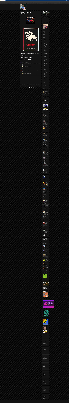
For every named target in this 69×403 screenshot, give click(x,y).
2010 (43, 88)
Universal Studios (44, 396)
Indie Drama (44, 373)
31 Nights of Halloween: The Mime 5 (46, 163)
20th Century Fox (44, 341)
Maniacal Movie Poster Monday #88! (45, 79)
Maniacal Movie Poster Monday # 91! (45, 50)
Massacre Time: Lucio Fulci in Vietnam (46, 211)
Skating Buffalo (44, 216)
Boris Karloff (44, 351)
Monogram (43, 382)
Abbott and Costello (44, 344)
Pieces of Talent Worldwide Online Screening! (45, 71)
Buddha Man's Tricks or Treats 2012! (45, 55)
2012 (43, 37)
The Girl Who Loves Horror (45, 221)
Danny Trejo (44, 359)
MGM (43, 381)
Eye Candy (43, 364)
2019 (43, 32)
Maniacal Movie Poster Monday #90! (45, 59)
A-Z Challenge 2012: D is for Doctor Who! (46, 250)
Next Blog (43, 288)
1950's (43, 336)
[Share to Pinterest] (30, 59)
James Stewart (44, 375)
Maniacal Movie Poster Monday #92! (45, 42)
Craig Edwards (24, 66)
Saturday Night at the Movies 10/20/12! (45, 53)
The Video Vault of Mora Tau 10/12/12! (45, 64)
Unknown (22, 62)
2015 (43, 35)
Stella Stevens (44, 388)
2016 (43, 34)
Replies (23, 65)
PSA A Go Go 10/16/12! (45, 57)
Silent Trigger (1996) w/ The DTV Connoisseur (46, 115)
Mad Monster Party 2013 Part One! (46, 229)
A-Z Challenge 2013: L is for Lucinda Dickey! (46, 268)
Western (43, 397)
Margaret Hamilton (44, 380)
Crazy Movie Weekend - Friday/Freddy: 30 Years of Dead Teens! (46, 255)
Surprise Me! (46, 288)
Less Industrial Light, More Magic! (45, 68)
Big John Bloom (44, 349)
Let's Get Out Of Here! (25, 2)
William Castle (44, 398)
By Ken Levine (44, 194)
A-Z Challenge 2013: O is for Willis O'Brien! (46, 238)
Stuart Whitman (44, 390)
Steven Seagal (44, 389)
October (44, 39)
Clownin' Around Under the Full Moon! (45, 74)
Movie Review (44, 383)
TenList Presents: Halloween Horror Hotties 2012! (45, 66)
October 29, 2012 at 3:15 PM (28, 66)
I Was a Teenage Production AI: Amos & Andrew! (46, 234)
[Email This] (28, 59)
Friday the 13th (44, 367)
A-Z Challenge (44, 343)
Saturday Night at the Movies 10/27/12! (26, 12)
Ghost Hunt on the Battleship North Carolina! (45, 47)
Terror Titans (44, 162)
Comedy (43, 357)
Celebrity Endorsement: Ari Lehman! (45, 61)
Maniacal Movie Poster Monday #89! (45, 69)
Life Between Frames (45, 126)
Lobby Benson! (45, 45)
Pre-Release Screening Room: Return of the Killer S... (45, 78)
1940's (43, 335)
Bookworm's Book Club (45, 350)
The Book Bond (44, 150)
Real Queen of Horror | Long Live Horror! (45, 181)
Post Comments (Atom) (32, 87)
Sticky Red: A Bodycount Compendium (45, 144)
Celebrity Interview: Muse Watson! (45, 75)
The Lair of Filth (44, 187)
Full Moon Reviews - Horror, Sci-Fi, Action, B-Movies (45, 114)
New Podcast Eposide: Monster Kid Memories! (46, 169)
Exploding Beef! (45, 43)
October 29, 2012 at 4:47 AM (26, 62)
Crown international (44, 358)
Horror (43, 372)
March (44, 85)
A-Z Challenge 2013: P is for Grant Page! (46, 263)
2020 (43, 31)
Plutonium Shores (44, 210)
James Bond (44, 374)
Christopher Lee (44, 356)
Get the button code (44, 289)
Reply (22, 64)
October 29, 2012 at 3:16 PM (28, 73)
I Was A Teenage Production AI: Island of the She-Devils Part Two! (46, 246)
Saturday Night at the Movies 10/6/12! (45, 72)
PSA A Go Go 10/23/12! (45, 49)
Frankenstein (44, 366)
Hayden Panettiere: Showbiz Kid (46, 121)
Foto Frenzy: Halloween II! (45, 56)
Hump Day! (44, 76)
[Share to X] (29, 59)
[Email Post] (27, 59)
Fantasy (43, 365)
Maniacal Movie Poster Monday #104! (46, 259)
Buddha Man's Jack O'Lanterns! (45, 46)
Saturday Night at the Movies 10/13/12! (45, 62)
